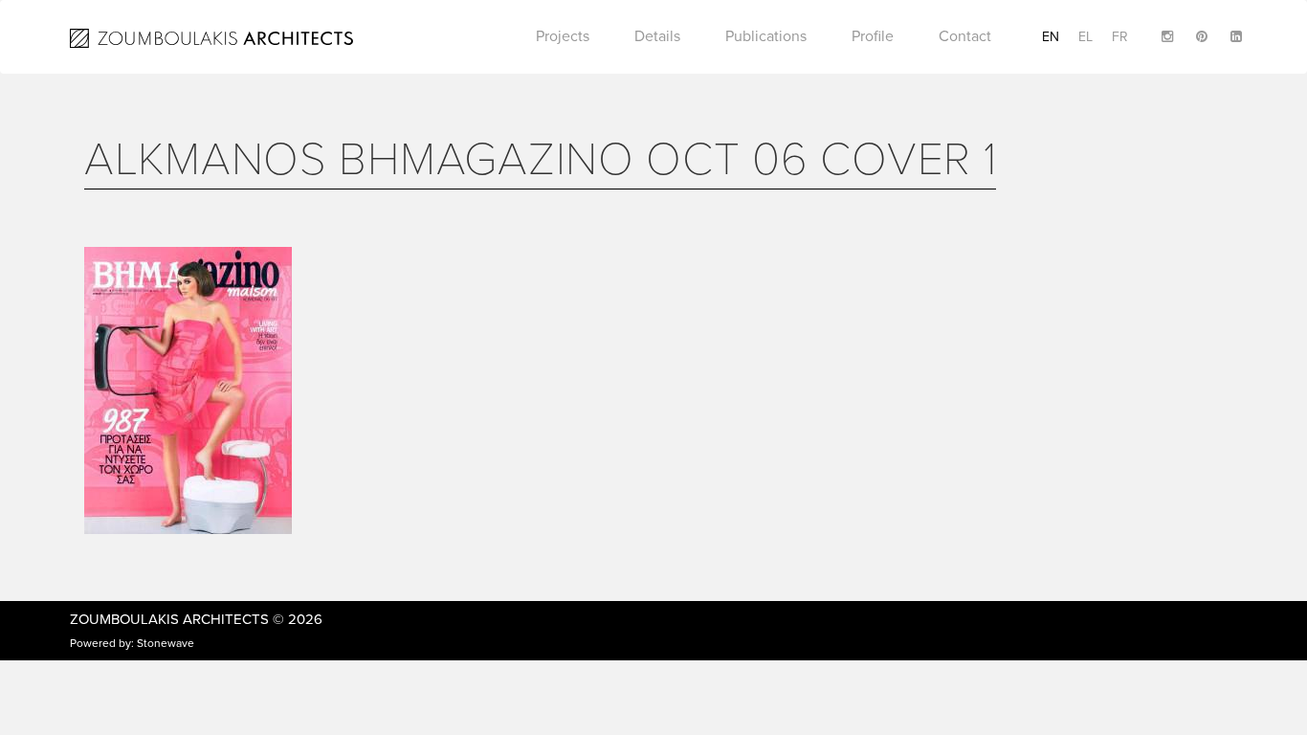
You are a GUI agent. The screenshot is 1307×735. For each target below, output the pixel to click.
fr (1120, 37)
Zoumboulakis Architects (169, 619)
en (1050, 37)
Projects (562, 36)
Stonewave (165, 643)
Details (657, 36)
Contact (965, 36)
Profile (873, 36)
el (1085, 37)
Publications (766, 36)
